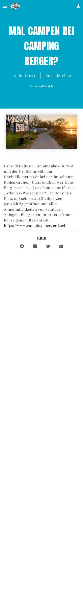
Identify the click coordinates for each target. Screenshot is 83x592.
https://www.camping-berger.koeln (36, 225)
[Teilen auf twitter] (48, 246)
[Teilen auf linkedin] (34, 246)
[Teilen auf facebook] (21, 246)
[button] (41, 86)
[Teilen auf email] (61, 246)
